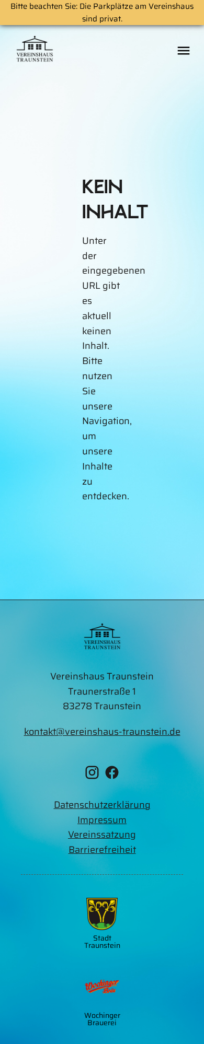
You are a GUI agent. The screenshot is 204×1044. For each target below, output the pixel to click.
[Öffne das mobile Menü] (183, 51)
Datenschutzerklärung (102, 804)
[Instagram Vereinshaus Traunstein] (92, 775)
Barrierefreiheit (102, 849)
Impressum (102, 820)
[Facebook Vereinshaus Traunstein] (112, 775)
